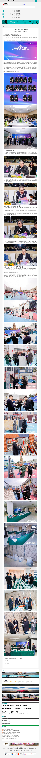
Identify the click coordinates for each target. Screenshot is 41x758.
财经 (12, 10)
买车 (17, 15)
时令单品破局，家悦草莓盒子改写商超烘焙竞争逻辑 (11, 736)
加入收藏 (10, 0)
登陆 (36, 0)
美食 (10, 15)
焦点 (15, 10)
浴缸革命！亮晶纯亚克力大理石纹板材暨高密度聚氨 (11, 732)
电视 (19, 11)
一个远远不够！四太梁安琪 (6, 721)
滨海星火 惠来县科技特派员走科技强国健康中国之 (11, 738)
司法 (17, 13)
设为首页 (5, 0)
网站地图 (23, 747)
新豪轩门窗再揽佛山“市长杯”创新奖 (9, 733)
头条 (19, 10)
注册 (33, 0)
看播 (19, 17)
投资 (19, 14)
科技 (12, 11)
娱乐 (10, 11)
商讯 (12, 15)
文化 (15, 14)
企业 (10, 14)
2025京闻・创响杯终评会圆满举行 (8, 729)
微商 (12, 17)
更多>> (38, 670)
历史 (15, 17)
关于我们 (12, 747)
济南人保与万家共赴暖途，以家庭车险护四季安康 (11, 730)
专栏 (19, 15)
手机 (15, 0)
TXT (26, 747)
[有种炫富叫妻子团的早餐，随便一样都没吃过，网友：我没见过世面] (20, 697)
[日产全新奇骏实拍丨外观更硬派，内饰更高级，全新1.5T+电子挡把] (20, 689)
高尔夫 (17, 14)
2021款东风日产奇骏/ (5, 720)
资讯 (10, 10)
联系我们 (16, 747)
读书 (15, 13)
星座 (17, 11)
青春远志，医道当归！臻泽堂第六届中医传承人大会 (11, 735)
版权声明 (28, 747)
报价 (15, 15)
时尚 (12, 13)
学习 (19, 13)
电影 (15, 11)
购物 (10, 17)
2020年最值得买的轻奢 (6, 723)
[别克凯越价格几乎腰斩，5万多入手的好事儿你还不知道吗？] (20, 682)
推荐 (17, 10)
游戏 (12, 14)
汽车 (10, 13)
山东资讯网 (6, 26)
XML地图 (19, 747)
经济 (17, 17)
